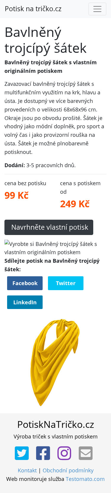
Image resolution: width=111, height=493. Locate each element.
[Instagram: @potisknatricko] (66, 453)
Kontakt (27, 470)
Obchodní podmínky (68, 470)
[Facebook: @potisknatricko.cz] (45, 453)
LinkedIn (25, 302)
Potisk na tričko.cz (33, 8)
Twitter (65, 283)
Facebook (25, 283)
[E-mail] (87, 453)
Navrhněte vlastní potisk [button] (48, 227)
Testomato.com (85, 478)
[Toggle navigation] (97, 9)
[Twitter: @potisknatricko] (23, 453)
